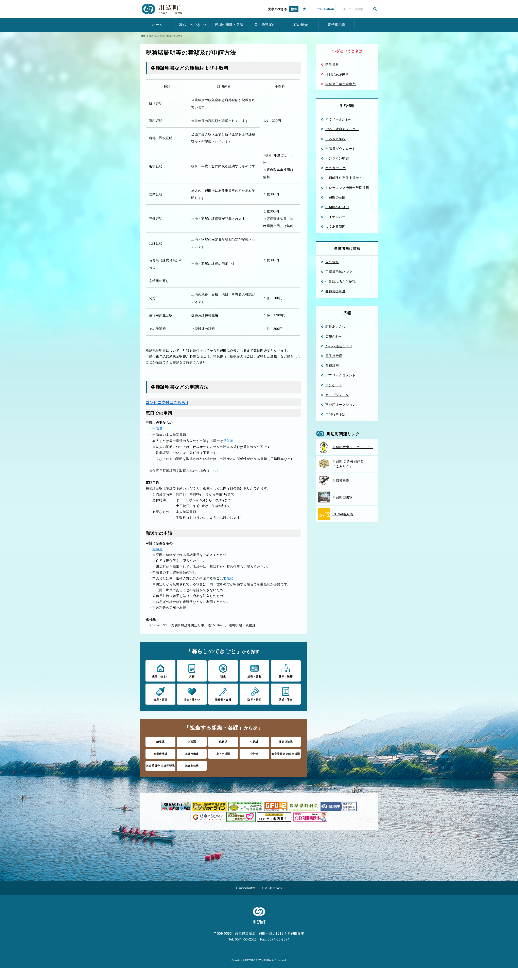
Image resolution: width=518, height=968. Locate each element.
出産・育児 (160, 699)
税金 (223, 676)
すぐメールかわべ (338, 119)
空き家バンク (335, 168)
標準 (294, 9)
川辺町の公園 (335, 197)
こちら (215, 470)
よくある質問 (335, 226)
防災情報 (332, 64)
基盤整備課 (192, 753)
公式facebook (273, 888)
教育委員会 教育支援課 (286, 753)
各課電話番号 (247, 888)
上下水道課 (223, 753)
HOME (143, 36)
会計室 (254, 753)
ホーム (157, 25)
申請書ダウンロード (340, 148)
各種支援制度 (335, 291)
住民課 (254, 741)
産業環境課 (160, 753)
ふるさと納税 (335, 139)
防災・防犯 (254, 699)
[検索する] (375, 9)
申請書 (157, 428)
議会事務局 (192, 765)
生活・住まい (160, 676)
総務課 (160, 741)
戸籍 (191, 676)
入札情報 (332, 262)
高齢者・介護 (223, 699)
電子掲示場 (336, 25)
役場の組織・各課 (229, 25)
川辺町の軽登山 (337, 207)
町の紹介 (301, 25)
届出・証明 (254, 676)
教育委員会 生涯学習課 (160, 765)
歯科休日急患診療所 (340, 84)
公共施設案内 (265, 25)
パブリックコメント (340, 375)
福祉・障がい (192, 699)
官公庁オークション (340, 404)
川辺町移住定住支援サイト (345, 178)
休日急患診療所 (337, 74)
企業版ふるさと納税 (340, 281)
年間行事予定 (335, 414)
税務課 (223, 741)
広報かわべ (333, 336)
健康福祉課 (286, 741)
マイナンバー (335, 217)
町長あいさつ (335, 326)
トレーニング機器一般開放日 (347, 187)
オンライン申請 (337, 158)
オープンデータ (337, 395)
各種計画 (332, 365)
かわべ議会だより (338, 346)
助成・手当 (286, 699)
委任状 (228, 441)
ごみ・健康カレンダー (342, 129)
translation (325, 9)
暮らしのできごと (193, 25)
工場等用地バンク (338, 272)
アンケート (333, 385)
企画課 (192, 741)
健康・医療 (286, 676)
